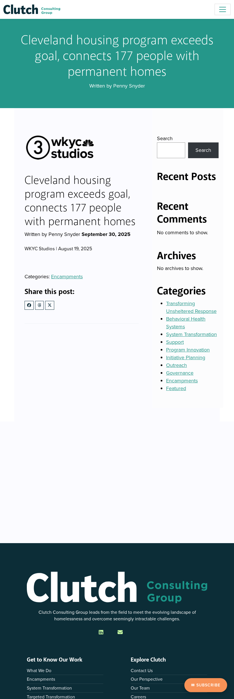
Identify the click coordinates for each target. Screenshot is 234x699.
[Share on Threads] (39, 305)
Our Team (140, 688)
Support (175, 342)
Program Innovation (188, 350)
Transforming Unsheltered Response (191, 307)
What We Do (39, 670)
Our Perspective (147, 679)
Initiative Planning (185, 357)
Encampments (67, 276)
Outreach (176, 365)
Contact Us (142, 670)
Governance (179, 373)
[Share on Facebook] (29, 305)
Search (165, 138)
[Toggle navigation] (223, 9)
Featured (176, 388)
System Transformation (191, 334)
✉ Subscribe (205, 685)
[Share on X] (49, 305)
